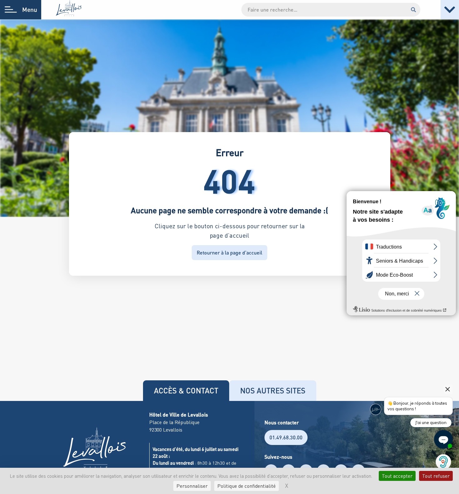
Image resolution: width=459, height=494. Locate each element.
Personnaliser (192, 486)
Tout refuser (436, 476)
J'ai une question (431, 422)
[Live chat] (443, 439)
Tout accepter (397, 476)
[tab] (186, 390)
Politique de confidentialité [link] (246, 486)
